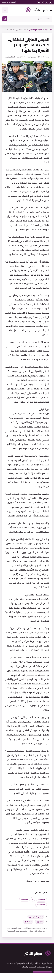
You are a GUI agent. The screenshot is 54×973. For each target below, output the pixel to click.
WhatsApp (41, 905)
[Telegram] (42, 2)
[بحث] (4, 18)
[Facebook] (50, 2)
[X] (46, 2)
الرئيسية (48, 29)
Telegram (24, 899)
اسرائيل (40, 922)
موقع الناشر (42, 10)
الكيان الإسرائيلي (35, 29)
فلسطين (28, 922)
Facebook (41, 899)
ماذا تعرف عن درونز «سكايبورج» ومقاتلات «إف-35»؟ (26, 928)
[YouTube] (38, 2)
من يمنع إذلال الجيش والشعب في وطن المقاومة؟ (26, 931)
